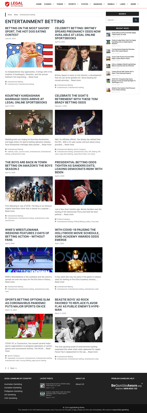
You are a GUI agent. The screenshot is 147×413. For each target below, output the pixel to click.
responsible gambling (120, 410)
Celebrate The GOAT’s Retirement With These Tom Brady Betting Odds (76, 99)
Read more (33, 77)
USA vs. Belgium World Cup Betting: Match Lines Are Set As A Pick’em (124, 65)
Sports (72, 4)
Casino (47, 4)
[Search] (136, 20)
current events (24, 151)
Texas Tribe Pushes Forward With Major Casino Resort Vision (123, 57)
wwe (7, 291)
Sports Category (80, 149)
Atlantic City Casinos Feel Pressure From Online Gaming (123, 89)
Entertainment (13, 84)
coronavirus (20, 358)
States (84, 4)
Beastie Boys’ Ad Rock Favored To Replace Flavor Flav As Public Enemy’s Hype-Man (77, 304)
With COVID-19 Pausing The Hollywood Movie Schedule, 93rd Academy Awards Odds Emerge (77, 235)
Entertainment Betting (15, 82)
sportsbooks (10, 220)
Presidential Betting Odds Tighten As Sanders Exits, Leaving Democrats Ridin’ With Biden (78, 167)
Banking (98, 4)
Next (13, 368)
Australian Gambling (13, 384)
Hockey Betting (25, 360)
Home (39, 4)
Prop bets (95, 221)
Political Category (63, 219)
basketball (11, 358)
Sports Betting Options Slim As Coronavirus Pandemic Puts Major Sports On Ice (27, 303)
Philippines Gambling (13, 391)
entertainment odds (18, 154)
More (133, 4)
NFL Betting (93, 151)
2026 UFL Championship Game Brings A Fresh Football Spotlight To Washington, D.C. (124, 80)
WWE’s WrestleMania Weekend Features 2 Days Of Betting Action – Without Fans (27, 235)
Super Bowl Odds (80, 154)
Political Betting (79, 221)
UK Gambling (10, 395)
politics (88, 221)
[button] (53, 4)
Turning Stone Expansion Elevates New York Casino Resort (123, 50)
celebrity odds (13, 151)
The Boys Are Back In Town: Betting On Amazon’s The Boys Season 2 (28, 166)
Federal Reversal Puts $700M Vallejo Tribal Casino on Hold (124, 33)
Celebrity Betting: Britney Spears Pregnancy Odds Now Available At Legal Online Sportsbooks (78, 33)
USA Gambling (10, 398)
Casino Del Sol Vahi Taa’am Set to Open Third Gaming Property (123, 72)
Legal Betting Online (76, 407)
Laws (122, 4)
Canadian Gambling (12, 388)
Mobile (111, 4)
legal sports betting (39, 360)
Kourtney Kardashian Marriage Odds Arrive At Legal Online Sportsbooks (26, 99)
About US (80, 384)
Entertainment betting (26, 84)
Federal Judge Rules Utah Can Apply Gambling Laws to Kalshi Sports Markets (124, 41)
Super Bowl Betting (66, 154)
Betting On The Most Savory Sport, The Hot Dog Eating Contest (27, 31)
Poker (60, 4)
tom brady (91, 154)
